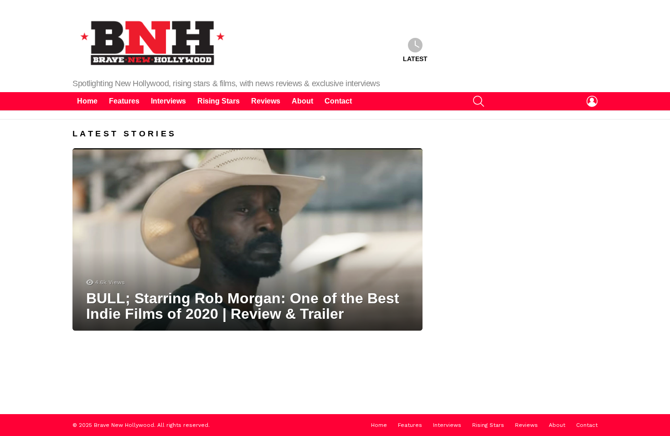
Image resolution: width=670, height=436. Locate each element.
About (302, 101)
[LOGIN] (592, 101)
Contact (338, 101)
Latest (415, 58)
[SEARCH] (478, 101)
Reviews (265, 101)
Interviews (168, 101)
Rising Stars (218, 101)
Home (87, 101)
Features (124, 101)
